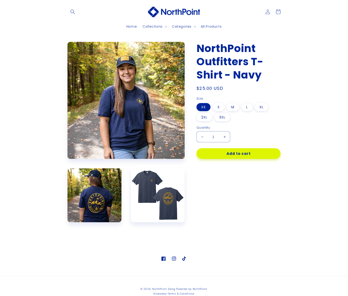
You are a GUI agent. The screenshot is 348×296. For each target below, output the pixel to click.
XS (203, 107)
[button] (72, 12)
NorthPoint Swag (163, 289)
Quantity (203, 127)
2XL (204, 117)
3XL (222, 117)
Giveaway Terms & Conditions (174, 294)
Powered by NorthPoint (191, 289)
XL (261, 107)
